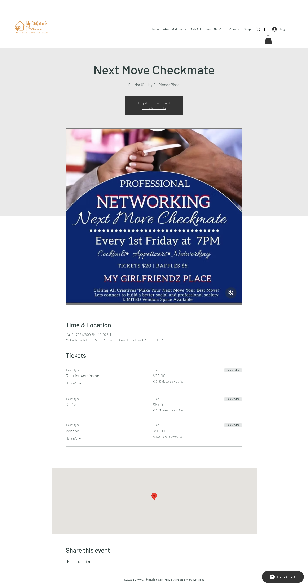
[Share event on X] (78, 561)
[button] (268, 39)
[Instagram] (258, 29)
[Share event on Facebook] (68, 561)
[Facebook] (265, 29)
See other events (154, 108)
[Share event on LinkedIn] (88, 561)
